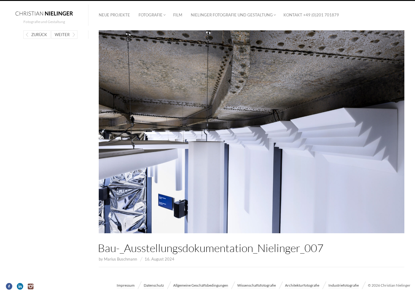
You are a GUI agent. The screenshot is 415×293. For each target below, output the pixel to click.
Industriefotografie (343, 285)
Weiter (62, 34)
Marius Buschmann (120, 259)
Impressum (126, 285)
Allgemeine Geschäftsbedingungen (200, 285)
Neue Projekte (114, 14)
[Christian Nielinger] (44, 13)
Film (177, 14)
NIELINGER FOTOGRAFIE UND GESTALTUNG (232, 14)
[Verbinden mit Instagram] (31, 286)
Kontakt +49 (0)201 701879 (311, 14)
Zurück (39, 34)
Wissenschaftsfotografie (256, 285)
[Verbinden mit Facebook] (9, 286)
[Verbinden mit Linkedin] (20, 286)
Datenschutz (154, 285)
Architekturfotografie (302, 285)
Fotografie (151, 14)
